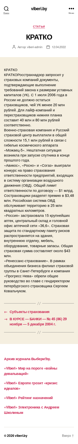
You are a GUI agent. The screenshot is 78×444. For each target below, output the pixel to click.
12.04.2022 (59, 47)
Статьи (39, 26)
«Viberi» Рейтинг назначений (28, 397)
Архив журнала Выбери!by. (27, 358)
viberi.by (39, 8)
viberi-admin (34, 47)
